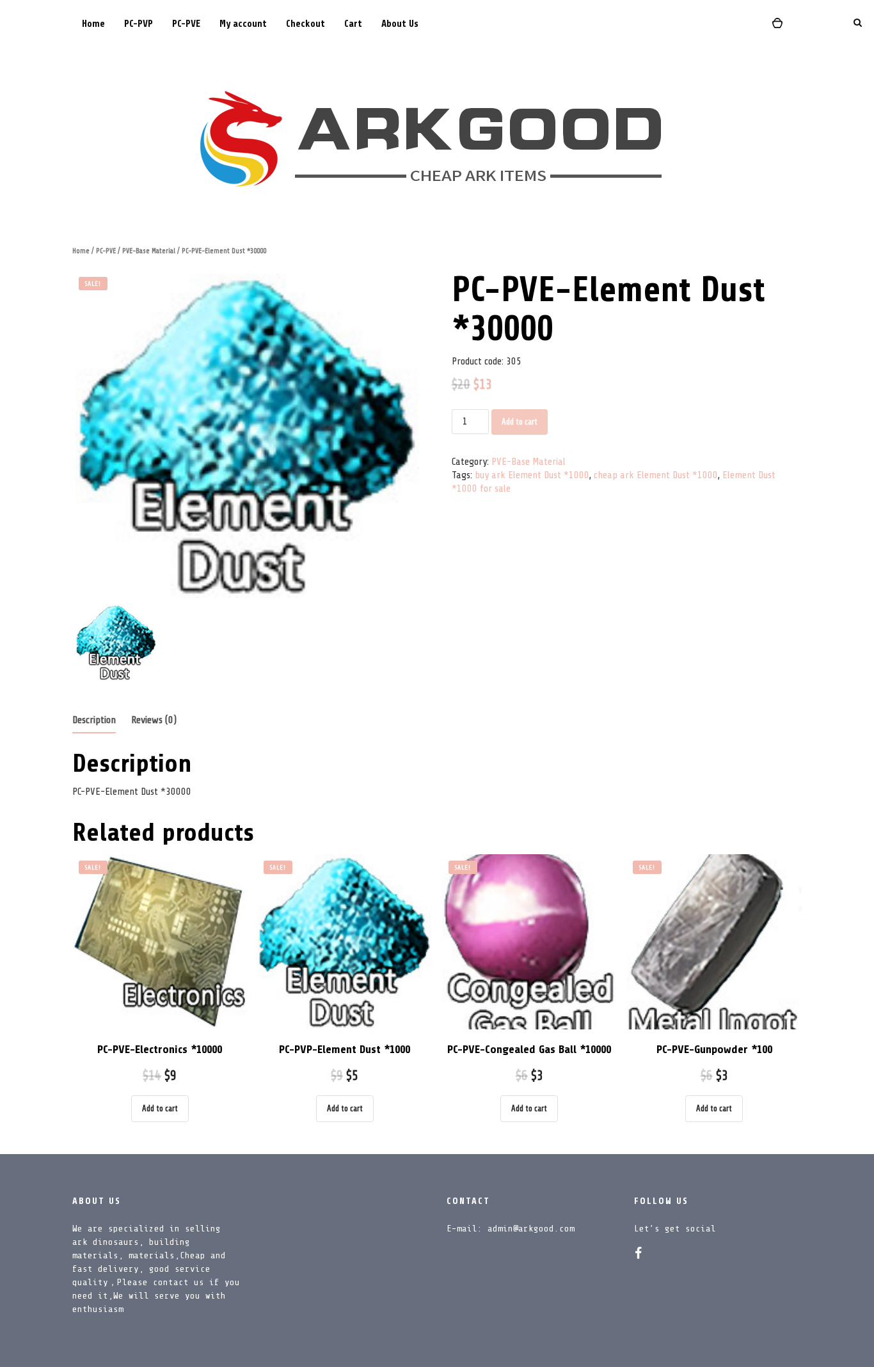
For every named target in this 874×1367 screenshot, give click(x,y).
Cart (353, 24)
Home (93, 24)
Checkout (305, 24)
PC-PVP (138, 24)
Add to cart (519, 421)
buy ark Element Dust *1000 (532, 475)
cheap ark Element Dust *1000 (656, 475)
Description (94, 720)
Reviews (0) (154, 720)
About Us (399, 24)
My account (243, 24)
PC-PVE (186, 24)
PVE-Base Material (148, 251)
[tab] (94, 720)
